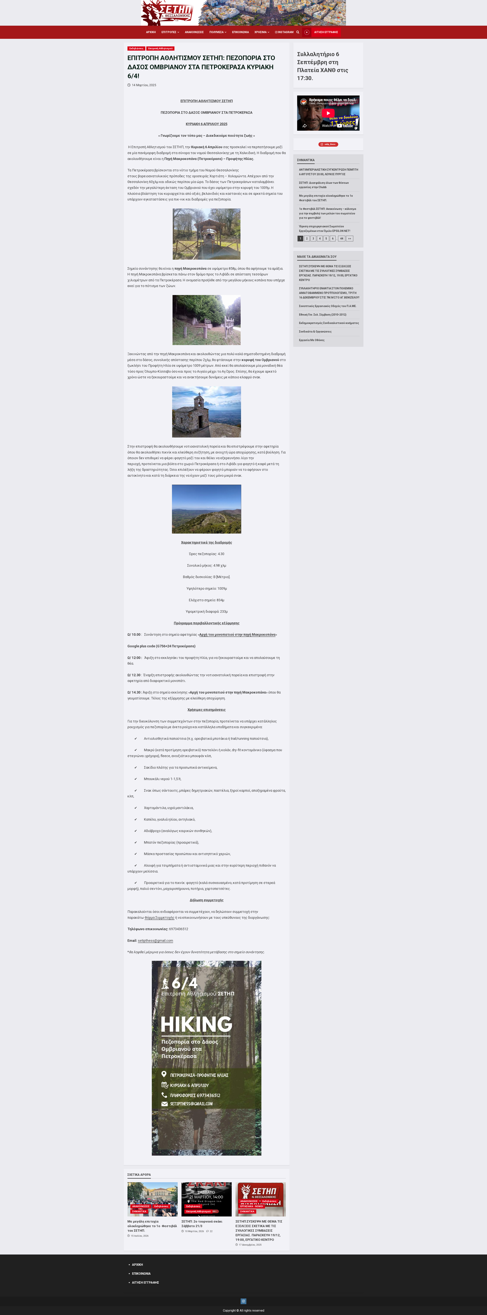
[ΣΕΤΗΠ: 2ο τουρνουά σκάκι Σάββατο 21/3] (206, 1199)
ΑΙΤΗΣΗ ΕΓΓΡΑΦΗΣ (326, 32)
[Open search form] (297, 32)
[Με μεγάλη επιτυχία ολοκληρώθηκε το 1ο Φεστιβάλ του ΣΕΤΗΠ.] (152, 1199)
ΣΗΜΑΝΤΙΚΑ (139, 1211)
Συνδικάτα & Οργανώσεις (315, 331)
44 (341, 238)
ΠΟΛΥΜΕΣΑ (216, 32)
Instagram (285, 32)
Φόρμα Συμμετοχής (159, 918)
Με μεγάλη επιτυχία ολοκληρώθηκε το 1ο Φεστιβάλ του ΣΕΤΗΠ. (152, 1226)
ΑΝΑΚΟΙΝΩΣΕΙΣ (194, 32)
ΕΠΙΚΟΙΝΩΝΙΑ (240, 32)
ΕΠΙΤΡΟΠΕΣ (169, 32)
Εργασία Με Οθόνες (312, 340)
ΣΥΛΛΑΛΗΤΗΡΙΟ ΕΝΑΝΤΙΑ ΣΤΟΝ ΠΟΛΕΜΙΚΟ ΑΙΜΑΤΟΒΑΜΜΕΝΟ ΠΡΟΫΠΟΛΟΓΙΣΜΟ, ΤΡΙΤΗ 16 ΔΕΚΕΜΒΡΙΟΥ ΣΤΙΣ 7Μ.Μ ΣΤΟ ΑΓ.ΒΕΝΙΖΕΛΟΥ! (329, 293)
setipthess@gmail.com (155, 941)
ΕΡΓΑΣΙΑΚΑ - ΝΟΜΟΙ (251, 1206)
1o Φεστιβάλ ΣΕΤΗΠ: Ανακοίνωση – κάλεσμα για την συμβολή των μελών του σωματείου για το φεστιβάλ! (327, 213)
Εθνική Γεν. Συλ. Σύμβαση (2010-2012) (322, 314)
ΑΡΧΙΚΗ (151, 32)
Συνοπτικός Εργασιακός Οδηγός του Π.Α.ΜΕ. (327, 306)
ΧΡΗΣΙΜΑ (261, 32)
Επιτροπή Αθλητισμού (160, 48)
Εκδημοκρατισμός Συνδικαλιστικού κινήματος (329, 323)
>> (349, 238)
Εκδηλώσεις (136, 48)
